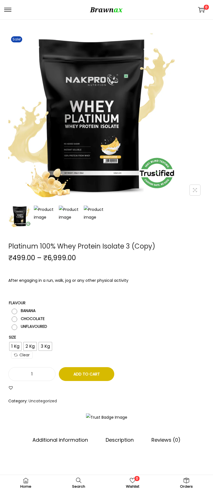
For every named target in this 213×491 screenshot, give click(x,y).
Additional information (60, 439)
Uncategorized (43, 401)
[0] (201, 9)
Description (120, 439)
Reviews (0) (166, 439)
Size (12, 337)
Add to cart (86, 374)
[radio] (24, 311)
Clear (24, 355)
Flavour (17, 303)
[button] (10, 387)
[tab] (60, 440)
